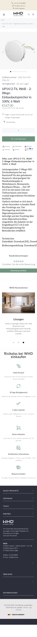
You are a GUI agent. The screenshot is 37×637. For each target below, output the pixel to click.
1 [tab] (10, 71)
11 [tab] (24, 71)
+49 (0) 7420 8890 (20, 3)
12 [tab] (26, 71)
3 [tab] (13, 71)
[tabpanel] (18, 50)
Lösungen (18, 319)
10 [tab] (23, 71)
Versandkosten (10, 122)
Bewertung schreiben (18, 270)
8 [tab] (20, 71)
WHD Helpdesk (20, 8)
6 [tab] (17, 71)
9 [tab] (22, 71)
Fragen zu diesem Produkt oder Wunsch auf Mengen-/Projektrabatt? (19, 116)
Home (2, 20)
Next (34, 52)
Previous (3, 52)
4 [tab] (14, 71)
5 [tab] (16, 71)
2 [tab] (12, 71)
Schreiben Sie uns (19, 6)
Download (19, 241)
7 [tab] (19, 71)
